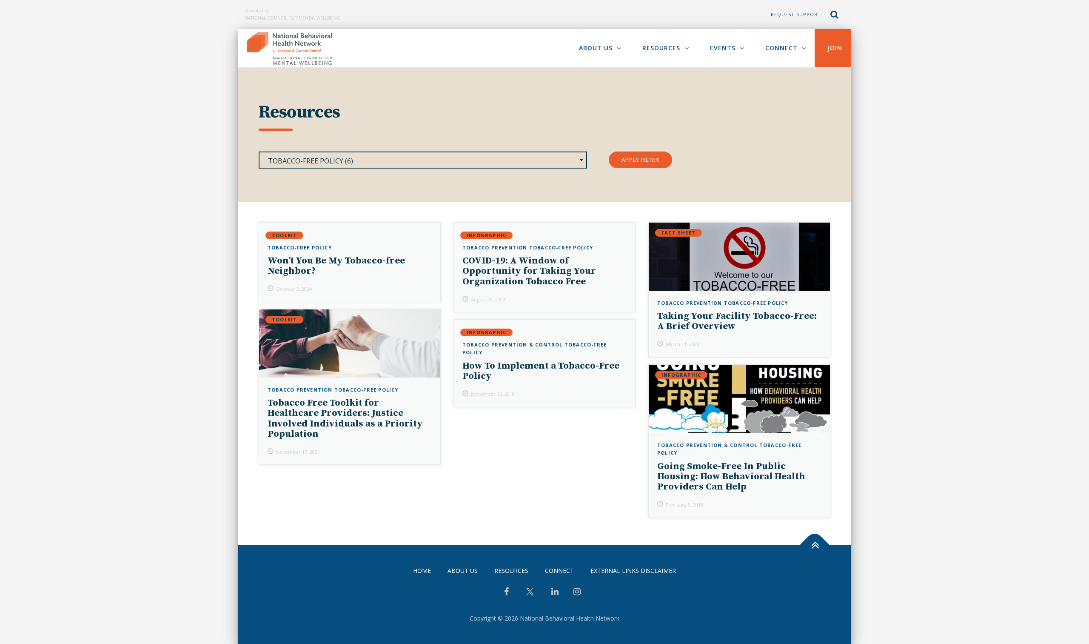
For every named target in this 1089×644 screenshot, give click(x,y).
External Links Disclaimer (633, 571)
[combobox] (423, 160)
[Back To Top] (815, 545)
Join (834, 48)
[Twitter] (530, 594)
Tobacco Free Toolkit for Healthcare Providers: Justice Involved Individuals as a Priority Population (345, 418)
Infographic (486, 235)
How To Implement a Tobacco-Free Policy (540, 371)
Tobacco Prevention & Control (512, 344)
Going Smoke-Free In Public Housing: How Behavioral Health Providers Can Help (731, 476)
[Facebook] (506, 592)
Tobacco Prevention (494, 247)
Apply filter (640, 159)
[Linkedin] (555, 592)
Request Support (796, 14)
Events (723, 48)
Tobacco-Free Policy (300, 247)
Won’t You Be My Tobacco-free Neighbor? (336, 266)
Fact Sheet (678, 232)
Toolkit (284, 235)
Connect (781, 48)
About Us (596, 48)
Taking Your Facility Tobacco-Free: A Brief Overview (737, 321)
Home (422, 571)
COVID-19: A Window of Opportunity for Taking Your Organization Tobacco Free (529, 271)
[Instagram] (577, 592)
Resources (661, 48)
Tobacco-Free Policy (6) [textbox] (310, 161)
